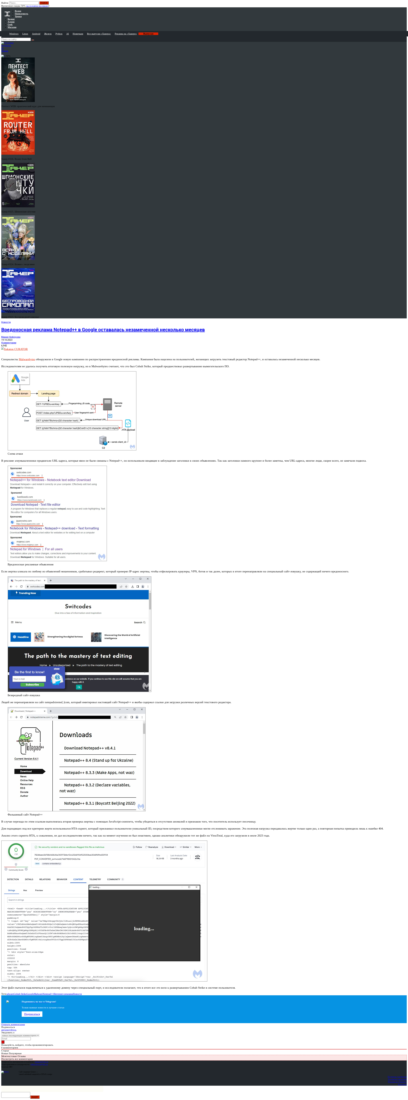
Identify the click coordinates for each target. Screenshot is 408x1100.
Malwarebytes (27, 359)
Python (58, 33)
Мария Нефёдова (10, 337)
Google (30, 994)
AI (67, 33)
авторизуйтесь (8, 1030)
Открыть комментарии (13, 1024)
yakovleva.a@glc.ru (39, 1064)
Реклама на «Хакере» (126, 33)
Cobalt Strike (20, 994)
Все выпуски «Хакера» (99, 33)
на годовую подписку (37, 6)
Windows (13, 33)
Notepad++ (48, 994)
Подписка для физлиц (397, 1076)
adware (10, 994)
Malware (38, 994)
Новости (6, 322)
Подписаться (32, 1014)
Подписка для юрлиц (397, 1079)
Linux (25, 33)
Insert (35, 1097)
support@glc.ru (41, 1062)
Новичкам (78, 33)
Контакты (402, 1084)
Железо (48, 33)
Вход (404, 4)
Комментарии (8, 342)
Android (36, 33)
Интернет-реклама (63, 994)
